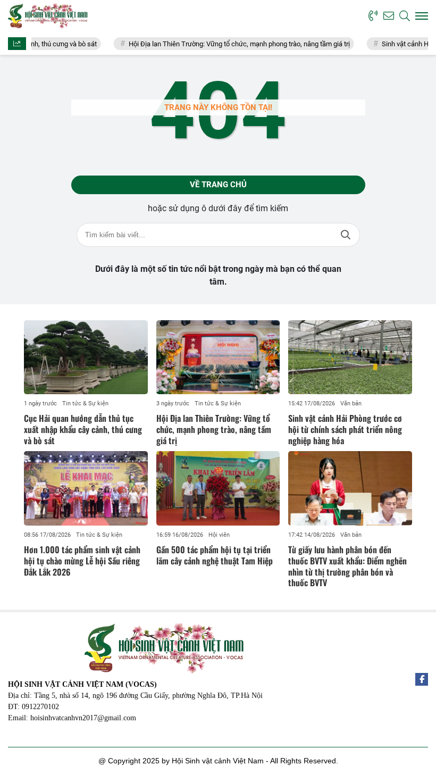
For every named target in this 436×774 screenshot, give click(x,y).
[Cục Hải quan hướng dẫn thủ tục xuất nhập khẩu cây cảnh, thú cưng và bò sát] (86, 357)
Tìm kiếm (345, 235)
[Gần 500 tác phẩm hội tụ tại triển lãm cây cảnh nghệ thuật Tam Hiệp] (218, 488)
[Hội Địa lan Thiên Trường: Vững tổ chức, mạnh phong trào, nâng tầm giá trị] (218, 357)
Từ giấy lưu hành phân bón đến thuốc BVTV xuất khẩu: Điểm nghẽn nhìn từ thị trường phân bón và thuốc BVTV (347, 566)
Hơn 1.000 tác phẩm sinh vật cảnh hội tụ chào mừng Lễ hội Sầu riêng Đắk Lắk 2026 (82, 560)
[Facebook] (421, 679)
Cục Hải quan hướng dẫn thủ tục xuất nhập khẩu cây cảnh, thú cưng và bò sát (83, 429)
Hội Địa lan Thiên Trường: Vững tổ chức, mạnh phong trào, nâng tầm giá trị (226, 44)
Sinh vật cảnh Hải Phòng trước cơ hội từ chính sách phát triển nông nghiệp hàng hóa (345, 429)
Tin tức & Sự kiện (85, 403)
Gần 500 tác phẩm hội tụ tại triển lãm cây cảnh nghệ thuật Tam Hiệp (214, 555)
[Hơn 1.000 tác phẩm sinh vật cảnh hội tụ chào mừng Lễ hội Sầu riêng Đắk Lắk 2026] (86, 488)
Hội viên (219, 534)
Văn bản (351, 403)
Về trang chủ (218, 184)
